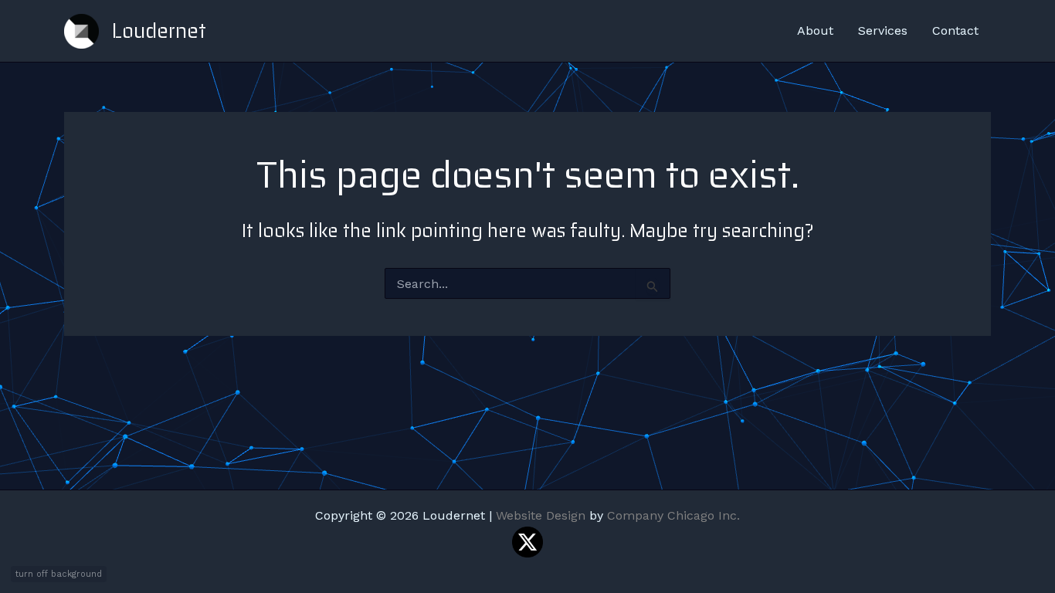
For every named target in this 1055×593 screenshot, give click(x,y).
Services (882, 30)
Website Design (540, 515)
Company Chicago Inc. (673, 515)
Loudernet (158, 30)
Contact (955, 30)
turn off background (58, 574)
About (815, 30)
